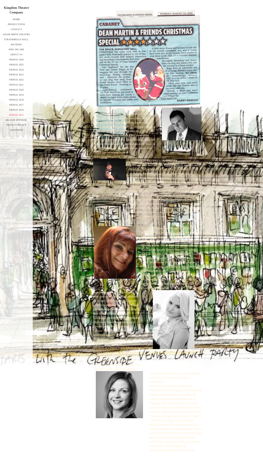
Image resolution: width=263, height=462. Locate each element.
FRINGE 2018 (16, 100)
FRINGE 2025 (16, 64)
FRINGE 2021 (16, 85)
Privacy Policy (16, 125)
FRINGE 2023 (16, 74)
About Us (16, 54)
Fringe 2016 (16, 110)
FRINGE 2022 (16, 80)
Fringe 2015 (16, 115)
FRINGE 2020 (16, 90)
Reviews (16, 44)
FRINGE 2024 (16, 70)
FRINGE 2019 (16, 95)
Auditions (16, 130)
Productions (16, 24)
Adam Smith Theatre (16, 34)
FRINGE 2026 (16, 59)
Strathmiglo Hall (16, 39)
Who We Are (16, 49)
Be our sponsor (16, 120)
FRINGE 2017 (16, 105)
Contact (16, 29)
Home (16, 19)
